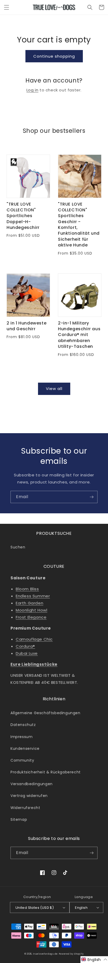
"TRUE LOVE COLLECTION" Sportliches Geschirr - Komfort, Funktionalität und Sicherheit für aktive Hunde (79, 224)
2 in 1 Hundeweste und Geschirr (26, 326)
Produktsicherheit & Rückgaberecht (45, 772)
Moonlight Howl (31, 610)
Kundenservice (25, 748)
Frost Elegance (31, 617)
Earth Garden (29, 603)
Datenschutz (23, 724)
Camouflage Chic (34, 639)
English (81, 907)
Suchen (17, 547)
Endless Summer (33, 596)
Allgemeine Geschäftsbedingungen (45, 713)
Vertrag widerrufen (29, 795)
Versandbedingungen (31, 783)
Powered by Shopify (71, 953)
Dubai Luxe (27, 653)
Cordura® (25, 646)
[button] (6, 7)
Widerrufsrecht (25, 807)
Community (22, 760)
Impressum (21, 736)
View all (54, 388)
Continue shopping (54, 56)
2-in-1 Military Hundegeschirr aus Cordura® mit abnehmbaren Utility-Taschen (79, 335)
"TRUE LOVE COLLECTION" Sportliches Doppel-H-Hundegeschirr (23, 216)
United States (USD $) (34, 907)
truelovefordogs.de (45, 953)
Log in (32, 90)
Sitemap (18, 819)
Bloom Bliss (27, 589)
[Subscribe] (91, 497)
